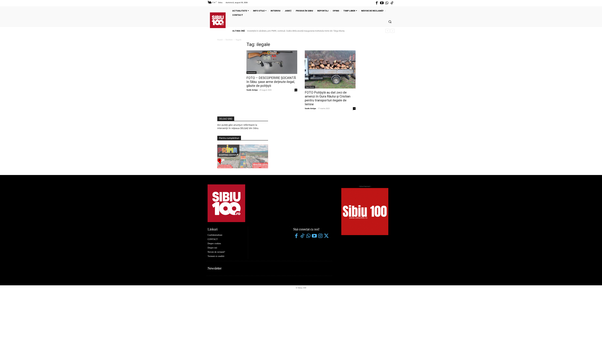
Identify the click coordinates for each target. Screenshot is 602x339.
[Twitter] (326, 236)
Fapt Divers (310, 87)
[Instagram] (320, 236)
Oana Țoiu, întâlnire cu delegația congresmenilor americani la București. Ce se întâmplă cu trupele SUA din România (299, 31)
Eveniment (251, 72)
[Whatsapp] (386, 3)
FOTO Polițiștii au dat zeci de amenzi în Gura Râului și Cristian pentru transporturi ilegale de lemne (327, 98)
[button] (389, 21)
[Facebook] (376, 3)
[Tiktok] (391, 3)
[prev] (387, 31)
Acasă (220, 39)
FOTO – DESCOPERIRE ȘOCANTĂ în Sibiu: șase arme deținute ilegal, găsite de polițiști (271, 82)
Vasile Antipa (252, 90)
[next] (392, 31)
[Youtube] (381, 3)
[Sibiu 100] (218, 20)
